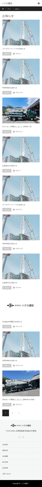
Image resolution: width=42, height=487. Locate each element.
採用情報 (5, 468)
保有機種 (5, 456)
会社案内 (5, 445)
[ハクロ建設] (17, 3)
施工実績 (5, 462)
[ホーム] (3, 7)
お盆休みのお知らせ (9, 165)
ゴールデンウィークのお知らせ (13, 49)
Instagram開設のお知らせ (12, 321)
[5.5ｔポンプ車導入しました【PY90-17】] (21, 110)
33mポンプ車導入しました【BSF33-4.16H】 (18, 399)
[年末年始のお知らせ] (21, 71)
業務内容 (5, 450)
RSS (23, 436)
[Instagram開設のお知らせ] (21, 305)
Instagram (19, 436)
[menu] (38, 3)
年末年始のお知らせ (9, 88)
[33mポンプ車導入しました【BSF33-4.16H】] (21, 383)
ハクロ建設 (24, 483)
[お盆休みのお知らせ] (21, 149)
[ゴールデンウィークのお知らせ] (21, 32)
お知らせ (7, 54)
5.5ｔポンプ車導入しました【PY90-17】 (17, 126)
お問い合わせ (6, 474)
